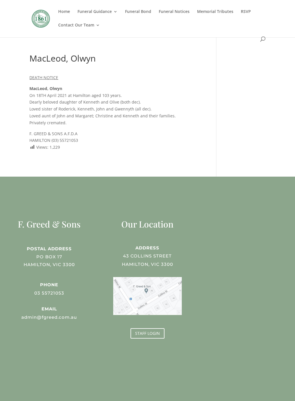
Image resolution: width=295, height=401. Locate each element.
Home (64, 11)
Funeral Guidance (94, 11)
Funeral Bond (138, 11)
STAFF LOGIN (147, 333)
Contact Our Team (76, 25)
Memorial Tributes (215, 11)
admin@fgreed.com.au (49, 317)
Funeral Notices (174, 11)
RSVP (246, 11)
